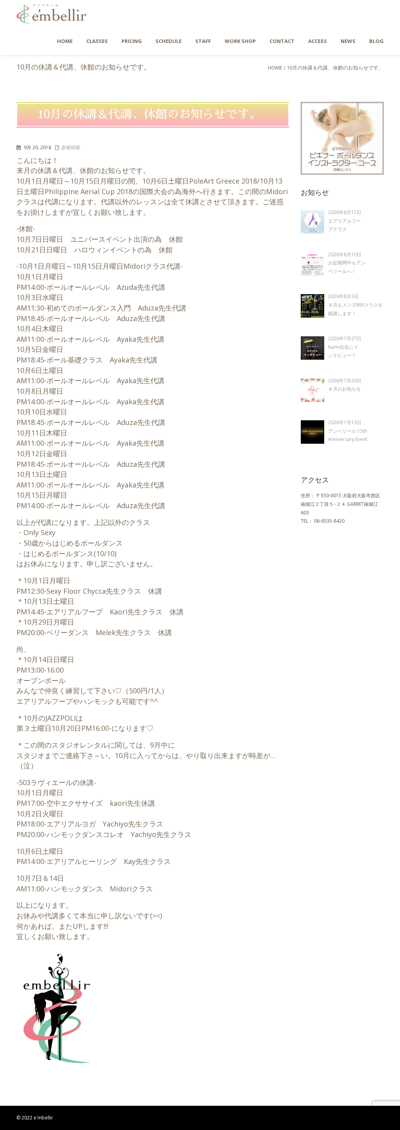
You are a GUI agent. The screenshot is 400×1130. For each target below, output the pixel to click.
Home (275, 67)
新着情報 (70, 147)
